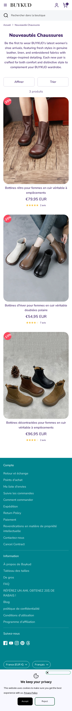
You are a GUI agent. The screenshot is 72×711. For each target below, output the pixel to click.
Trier (53, 82)
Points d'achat (12, 480)
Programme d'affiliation (19, 622)
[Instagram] (17, 643)
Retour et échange (15, 473)
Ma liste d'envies (14, 487)
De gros (8, 577)
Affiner (19, 82)
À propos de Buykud (17, 564)
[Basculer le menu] (5, 5)
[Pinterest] (22, 643)
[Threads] (28, 643)
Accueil (7, 25)
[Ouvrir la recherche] (6, 15)
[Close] (58, 672)
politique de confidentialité (21, 609)
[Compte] (56, 4)
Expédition (10, 506)
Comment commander (18, 500)
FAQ (6, 584)
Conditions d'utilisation (18, 615)
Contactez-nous (13, 538)
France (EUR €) (15, 664)
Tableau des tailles (16, 571)
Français (40, 664)
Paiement (9, 520)
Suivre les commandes (18, 493)
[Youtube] (11, 643)
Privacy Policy (31, 692)
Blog (6, 602)
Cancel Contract (14, 544)
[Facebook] (5, 643)
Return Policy (12, 513)
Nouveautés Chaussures (27, 25)
